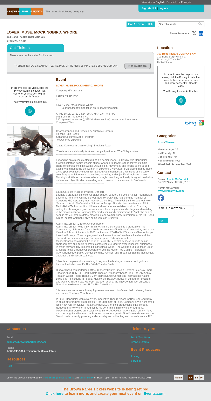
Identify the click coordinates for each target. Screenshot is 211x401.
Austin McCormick (178, 179)
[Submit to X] (194, 33)
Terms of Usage (50, 378)
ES (196, 377)
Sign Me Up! (149, 8)
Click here (54, 393)
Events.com (154, 393)
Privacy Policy (66, 378)
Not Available (137, 65)
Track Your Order (141, 337)
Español (171, 2)
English (160, 2)
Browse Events (140, 342)
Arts (160, 142)
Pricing (135, 356)
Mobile (179, 377)
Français (186, 2)
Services (136, 360)
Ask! (161, 220)
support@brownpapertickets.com (26, 342)
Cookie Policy (87, 378)
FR (202, 377)
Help (150, 24)
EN (190, 377)
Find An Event (136, 24)
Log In (162, 8)
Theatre (170, 142)
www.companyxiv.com (171, 190)
